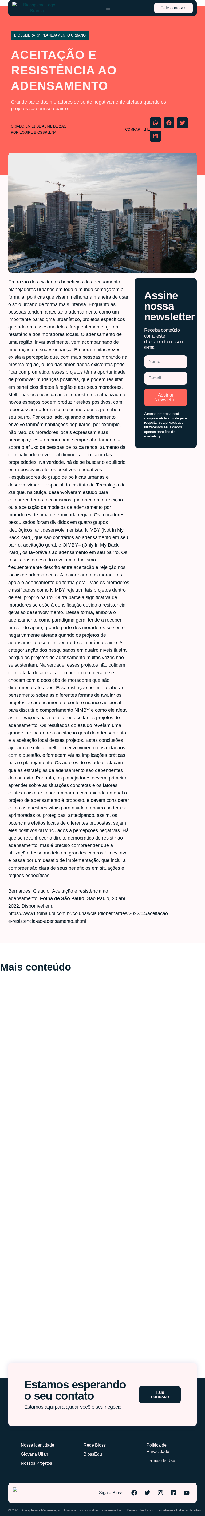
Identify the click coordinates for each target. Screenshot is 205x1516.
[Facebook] (134, 1493)
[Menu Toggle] (108, 8)
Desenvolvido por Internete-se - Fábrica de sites (164, 1510)
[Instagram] (160, 1493)
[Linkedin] (173, 1493)
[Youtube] (186, 1493)
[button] (155, 122)
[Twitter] (147, 1493)
